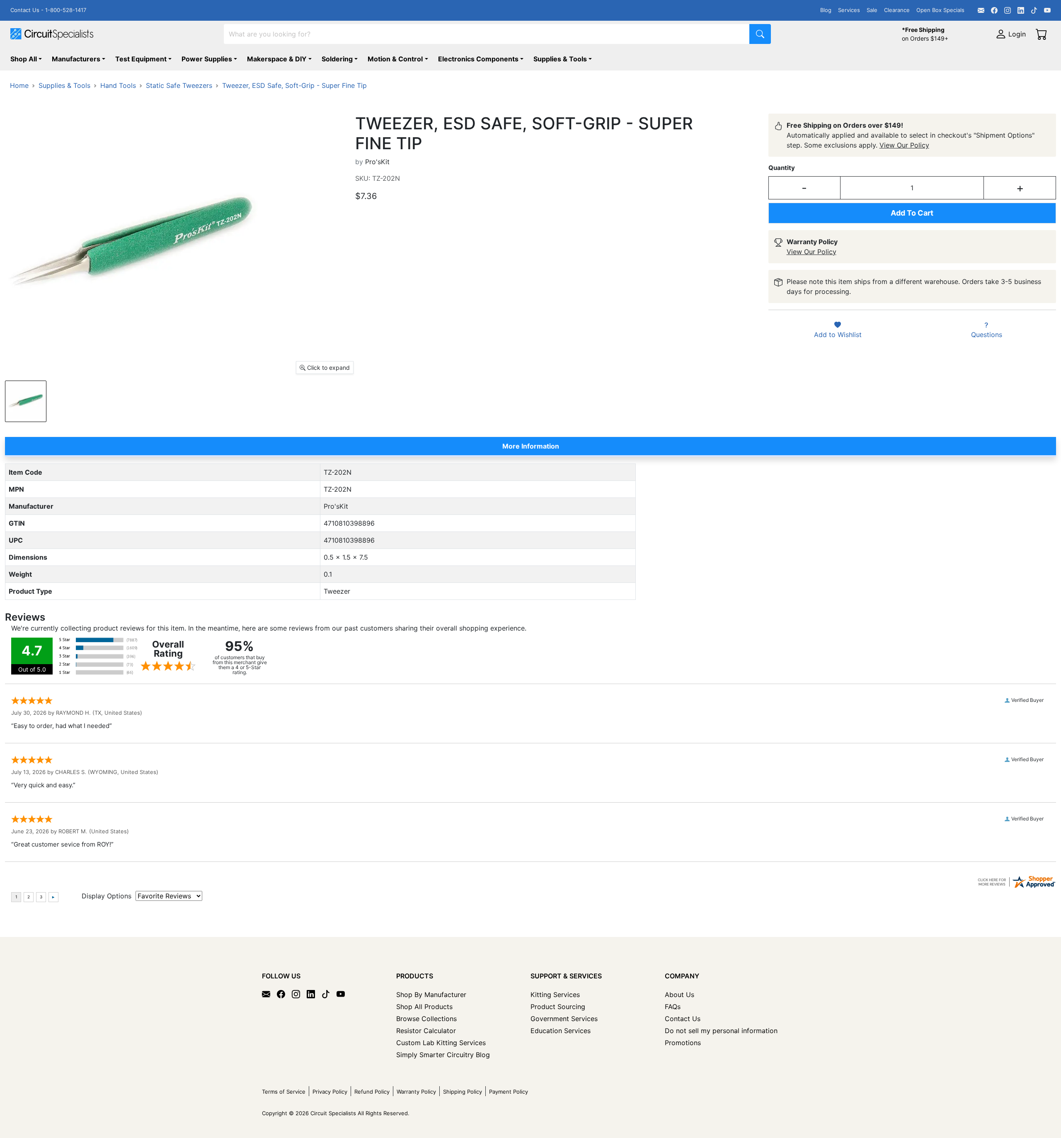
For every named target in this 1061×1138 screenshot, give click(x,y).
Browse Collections (426, 1018)
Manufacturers (76, 59)
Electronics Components (478, 59)
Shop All (23, 59)
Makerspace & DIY (277, 59)
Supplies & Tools (560, 59)
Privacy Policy (329, 1091)
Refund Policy (372, 1091)
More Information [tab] (530, 446)
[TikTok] (1034, 10)
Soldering (337, 59)
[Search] (760, 34)
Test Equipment (141, 59)
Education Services (560, 1030)
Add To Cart (912, 213)
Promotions (683, 1043)
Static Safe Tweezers (179, 85)
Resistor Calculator (426, 1030)
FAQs (673, 1006)
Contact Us (682, 1018)
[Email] (981, 10)
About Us (679, 994)
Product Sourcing (557, 1006)
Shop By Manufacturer (431, 994)
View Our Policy (904, 145)
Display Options (106, 896)
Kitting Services (555, 994)
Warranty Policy (416, 1091)
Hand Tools (118, 85)
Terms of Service (283, 1091)
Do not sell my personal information (721, 1030)
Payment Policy (508, 1091)
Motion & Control (395, 59)
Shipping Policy (462, 1091)
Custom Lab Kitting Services (441, 1043)
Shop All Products (424, 1006)
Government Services (564, 1018)
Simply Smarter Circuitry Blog (443, 1055)
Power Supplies (207, 59)
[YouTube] (1047, 10)
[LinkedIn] (1020, 10)
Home (19, 85)
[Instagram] (1007, 10)
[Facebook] (994, 10)
